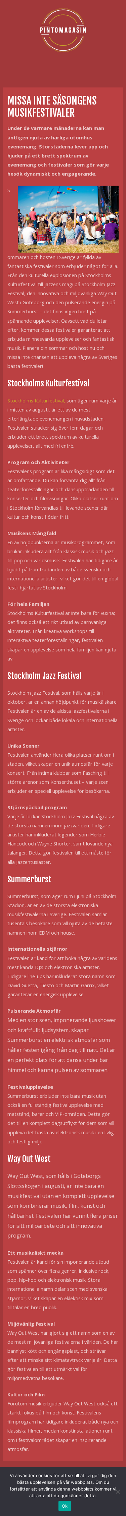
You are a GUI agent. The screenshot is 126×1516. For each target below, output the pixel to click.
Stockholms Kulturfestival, (36, 400)
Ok (65, 1506)
